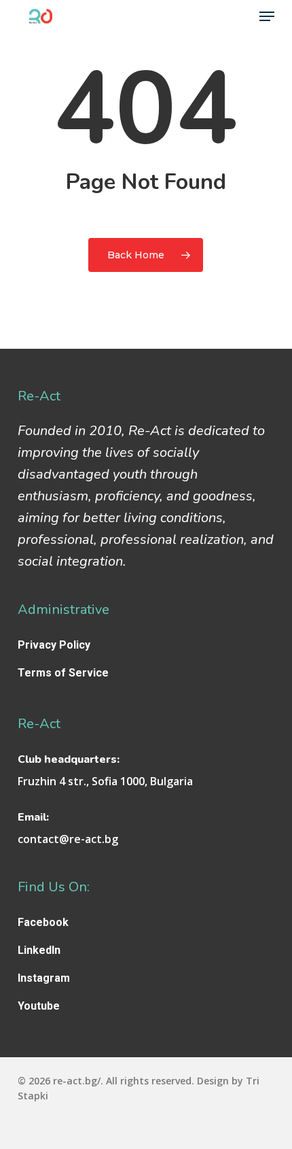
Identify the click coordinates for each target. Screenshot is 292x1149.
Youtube (39, 1005)
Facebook (43, 922)
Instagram (44, 978)
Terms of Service (63, 672)
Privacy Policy (54, 644)
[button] (266, 16)
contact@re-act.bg (68, 838)
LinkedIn (39, 950)
